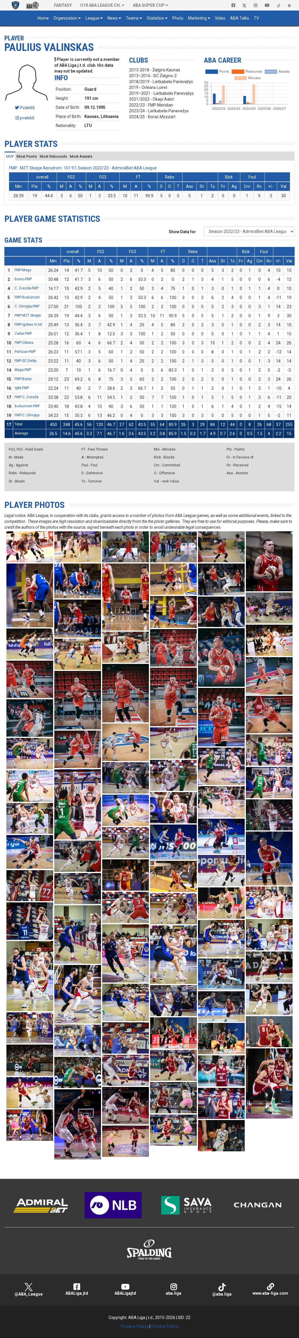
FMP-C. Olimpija (27, 415)
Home (43, 18)
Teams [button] (132, 18)
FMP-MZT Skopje (28, 315)
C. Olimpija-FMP (27, 306)
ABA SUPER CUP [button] (149, 5)
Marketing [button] (197, 18)
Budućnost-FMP (27, 406)
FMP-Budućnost (27, 297)
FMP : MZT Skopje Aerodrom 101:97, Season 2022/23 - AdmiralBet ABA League (83, 168)
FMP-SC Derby (25, 361)
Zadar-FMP (23, 334)
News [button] (112, 18)
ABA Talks (239, 18)
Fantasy (63, 5)
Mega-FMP (23, 370)
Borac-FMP (23, 279)
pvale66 (26, 118)
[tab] (10, 156)
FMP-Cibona (24, 343)
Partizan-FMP (25, 352)
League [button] (92, 18)
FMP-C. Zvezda (27, 397)
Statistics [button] (155, 18)
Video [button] (220, 18)
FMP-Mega (23, 270)
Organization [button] (65, 18)
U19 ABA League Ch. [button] (100, 5)
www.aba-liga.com (270, 1293)
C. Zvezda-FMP (27, 288)
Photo (177, 18)
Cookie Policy (164, 1326)
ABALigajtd (125, 1293)
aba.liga (173, 1293)
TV (256, 18)
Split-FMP (22, 388)
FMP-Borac (23, 379)
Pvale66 (27, 107)
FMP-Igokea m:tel (28, 324)
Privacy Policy (135, 1326)
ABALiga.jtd (76, 1293)
